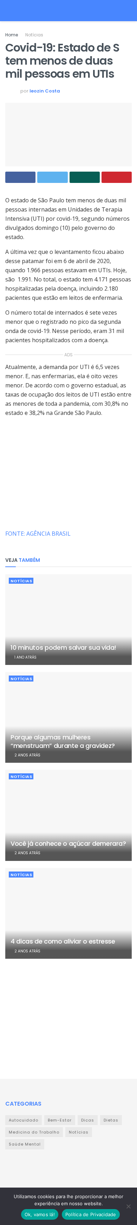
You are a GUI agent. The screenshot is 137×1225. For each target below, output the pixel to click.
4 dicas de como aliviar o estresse (63, 941)
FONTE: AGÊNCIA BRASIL (38, 533)
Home (11, 35)
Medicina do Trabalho (34, 1132)
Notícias (34, 35)
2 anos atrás (26, 755)
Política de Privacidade (90, 1214)
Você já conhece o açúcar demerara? (68, 843)
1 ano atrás (25, 657)
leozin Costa (45, 91)
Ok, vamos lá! (40, 1214)
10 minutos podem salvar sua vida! (63, 647)
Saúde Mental (25, 1144)
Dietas (111, 1120)
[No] (128, 1206)
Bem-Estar (60, 1120)
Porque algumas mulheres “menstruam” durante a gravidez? (63, 741)
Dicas (87, 1120)
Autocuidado (23, 1120)
